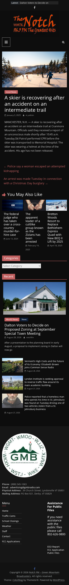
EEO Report (53, 546)
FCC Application (55, 549)
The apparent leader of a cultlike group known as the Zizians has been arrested (34, 227)
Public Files (53, 552)
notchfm (30, 337)
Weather (6, 526)
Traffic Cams (8, 515)
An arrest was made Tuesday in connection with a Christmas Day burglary (33, 181)
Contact (6, 536)
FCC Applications (11, 541)
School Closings (10, 521)
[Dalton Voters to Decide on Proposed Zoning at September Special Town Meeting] (34, 283)
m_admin (30, 115)
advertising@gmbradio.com (25, 487)
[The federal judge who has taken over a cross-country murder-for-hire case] (12, 201)
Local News (11, 92)
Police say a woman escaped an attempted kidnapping (34, 168)
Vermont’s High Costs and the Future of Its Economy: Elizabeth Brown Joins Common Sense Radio (44, 364)
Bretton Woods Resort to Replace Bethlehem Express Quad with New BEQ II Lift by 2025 (55, 227)
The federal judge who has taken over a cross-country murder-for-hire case (12, 224)
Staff (4, 531)
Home (5, 510)
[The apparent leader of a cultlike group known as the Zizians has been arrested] (34, 201)
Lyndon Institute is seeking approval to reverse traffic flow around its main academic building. (44, 382)
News (24, 319)
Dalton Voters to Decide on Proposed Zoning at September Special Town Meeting (29, 329)
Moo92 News (12, 319)
